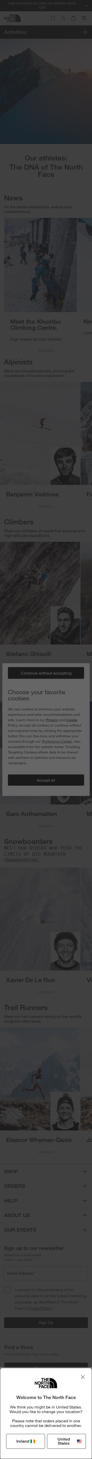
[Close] (83, 1377)
